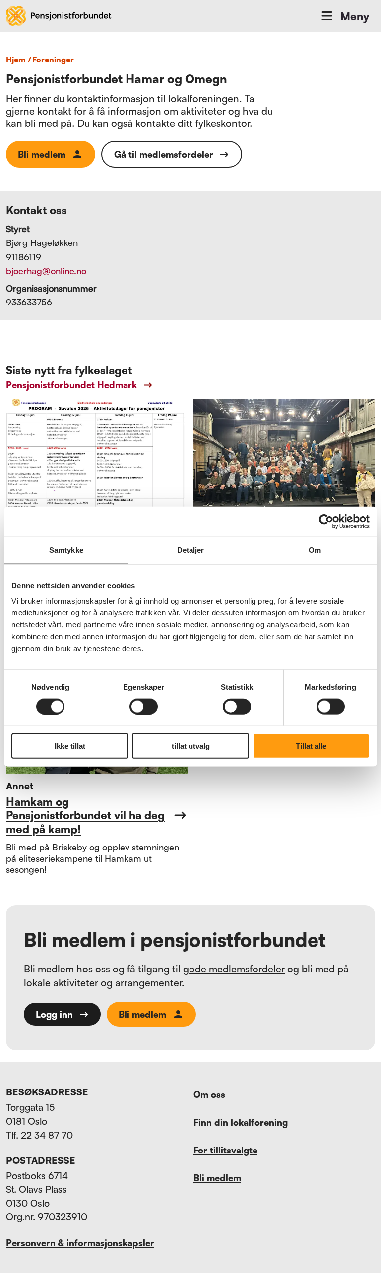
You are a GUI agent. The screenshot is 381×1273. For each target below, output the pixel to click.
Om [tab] (315, 550)
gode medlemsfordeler (234, 969)
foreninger (53, 59)
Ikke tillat (70, 746)
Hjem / (18, 59)
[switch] (143, 706)
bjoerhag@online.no (46, 270)
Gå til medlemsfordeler (163, 154)
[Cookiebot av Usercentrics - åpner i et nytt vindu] (326, 521)
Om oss (209, 1094)
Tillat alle (311, 746)
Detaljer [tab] (190, 550)
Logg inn (54, 1014)
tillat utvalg (191, 746)
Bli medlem (41, 154)
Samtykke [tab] (66, 550)
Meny (354, 16)
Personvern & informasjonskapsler (80, 1242)
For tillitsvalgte (225, 1150)
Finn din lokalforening (240, 1122)
